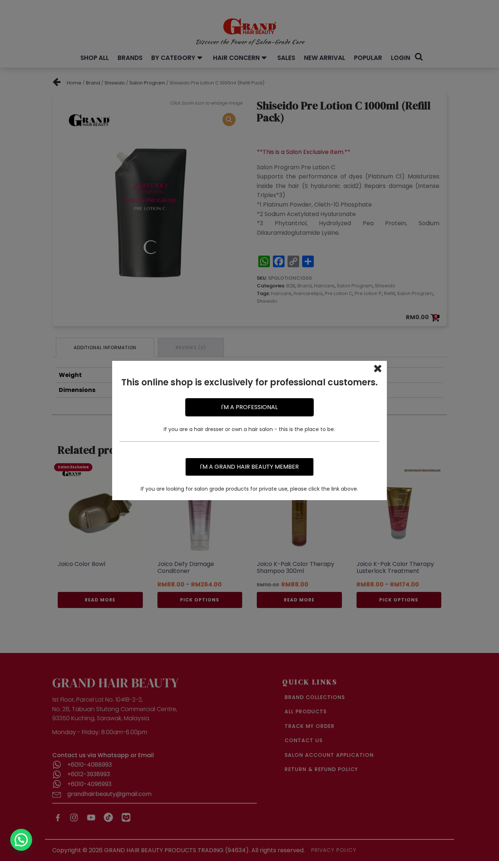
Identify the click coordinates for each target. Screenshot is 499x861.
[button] (21, 840)
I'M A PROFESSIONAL (249, 407)
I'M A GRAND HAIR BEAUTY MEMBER (249, 466)
